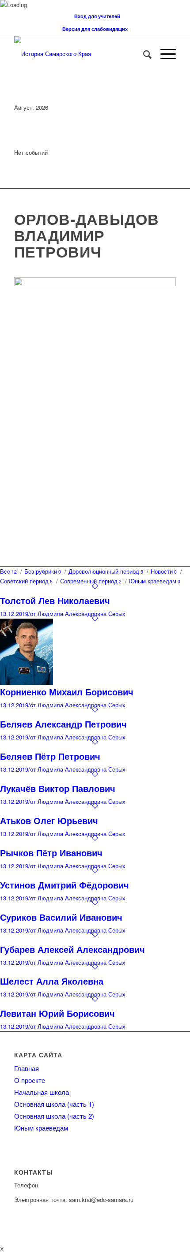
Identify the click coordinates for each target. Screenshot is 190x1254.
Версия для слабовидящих (95, 29)
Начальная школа (41, 1092)
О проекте (29, 1080)
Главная (26, 1068)
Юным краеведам (41, 1127)
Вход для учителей (97, 16)
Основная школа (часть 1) (54, 1103)
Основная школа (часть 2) (54, 1115)
